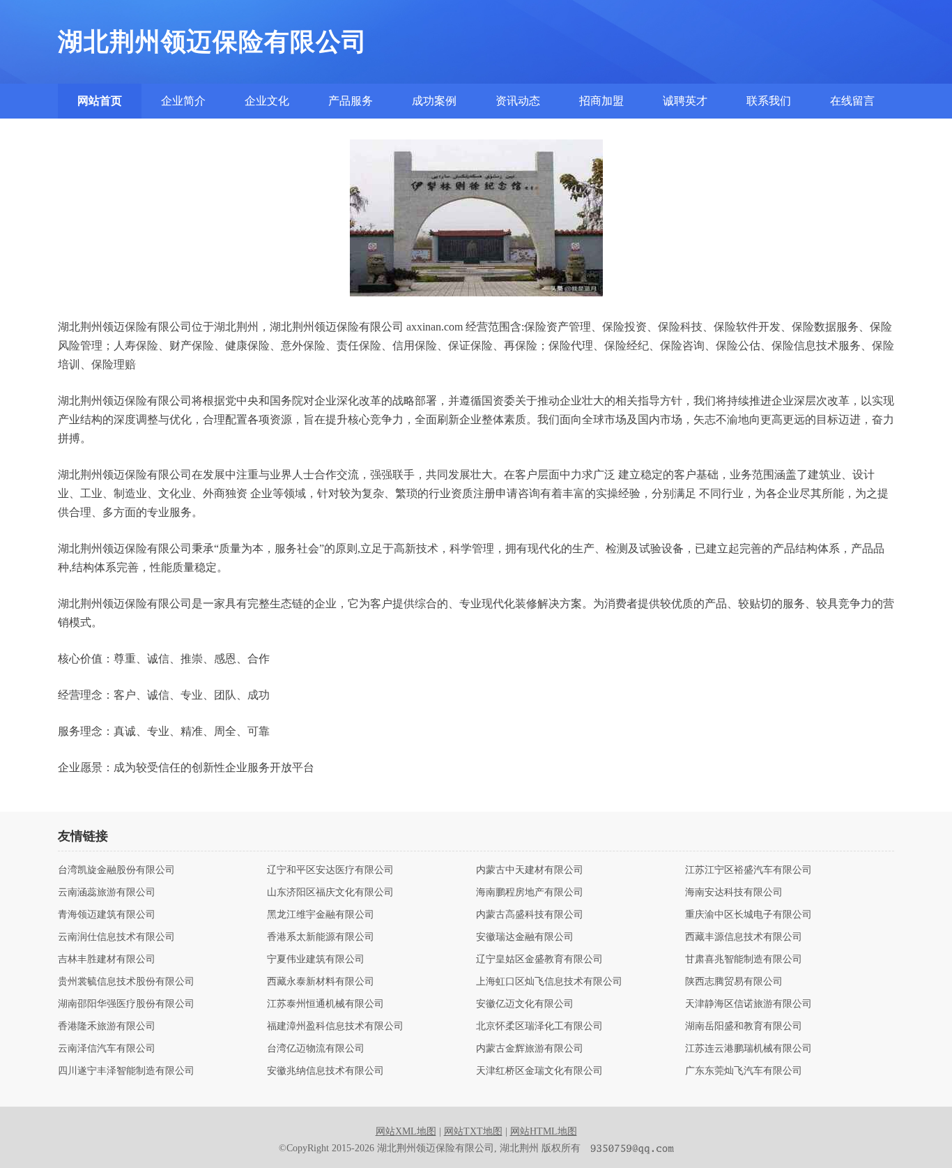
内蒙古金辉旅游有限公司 (529, 1049)
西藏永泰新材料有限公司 (320, 982)
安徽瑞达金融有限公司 (525, 937)
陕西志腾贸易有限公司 (734, 982)
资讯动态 (518, 101)
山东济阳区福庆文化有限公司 (330, 892)
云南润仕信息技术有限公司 (116, 937)
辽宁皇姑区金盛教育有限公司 (539, 959)
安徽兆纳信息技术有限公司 (325, 1071)
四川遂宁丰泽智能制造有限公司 (126, 1071)
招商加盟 (601, 101)
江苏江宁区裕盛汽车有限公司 (748, 870)
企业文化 (267, 101)
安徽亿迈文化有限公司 (525, 1004)
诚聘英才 (685, 101)
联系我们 (768, 101)
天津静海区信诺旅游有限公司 (748, 1004)
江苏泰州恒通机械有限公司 (325, 1004)
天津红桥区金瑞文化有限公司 (539, 1071)
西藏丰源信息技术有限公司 (743, 937)
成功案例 (434, 101)
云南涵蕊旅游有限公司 (106, 892)
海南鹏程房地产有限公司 (529, 892)
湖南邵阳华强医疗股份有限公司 (126, 1004)
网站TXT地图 (473, 1131)
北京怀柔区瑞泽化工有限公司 (539, 1026)
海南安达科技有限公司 (734, 892)
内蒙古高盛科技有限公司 (529, 915)
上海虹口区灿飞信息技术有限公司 (549, 982)
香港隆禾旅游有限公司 (106, 1026)
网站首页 (99, 101)
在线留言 (852, 101)
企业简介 (183, 101)
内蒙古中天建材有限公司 (529, 870)
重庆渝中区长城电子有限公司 (748, 915)
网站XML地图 (406, 1131)
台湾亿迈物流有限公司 (315, 1049)
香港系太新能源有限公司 (320, 937)
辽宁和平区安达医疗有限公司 (330, 870)
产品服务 (350, 101)
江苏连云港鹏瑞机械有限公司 (748, 1049)
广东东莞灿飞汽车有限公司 (743, 1071)
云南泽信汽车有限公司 (106, 1049)
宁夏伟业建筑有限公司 (315, 959)
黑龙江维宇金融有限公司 (320, 915)
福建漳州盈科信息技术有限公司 (335, 1026)
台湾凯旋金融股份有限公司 (116, 870)
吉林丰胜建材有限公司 (106, 959)
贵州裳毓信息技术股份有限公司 (126, 982)
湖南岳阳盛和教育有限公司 (743, 1026)
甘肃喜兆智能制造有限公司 (743, 959)
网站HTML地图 (543, 1131)
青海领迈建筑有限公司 (106, 915)
